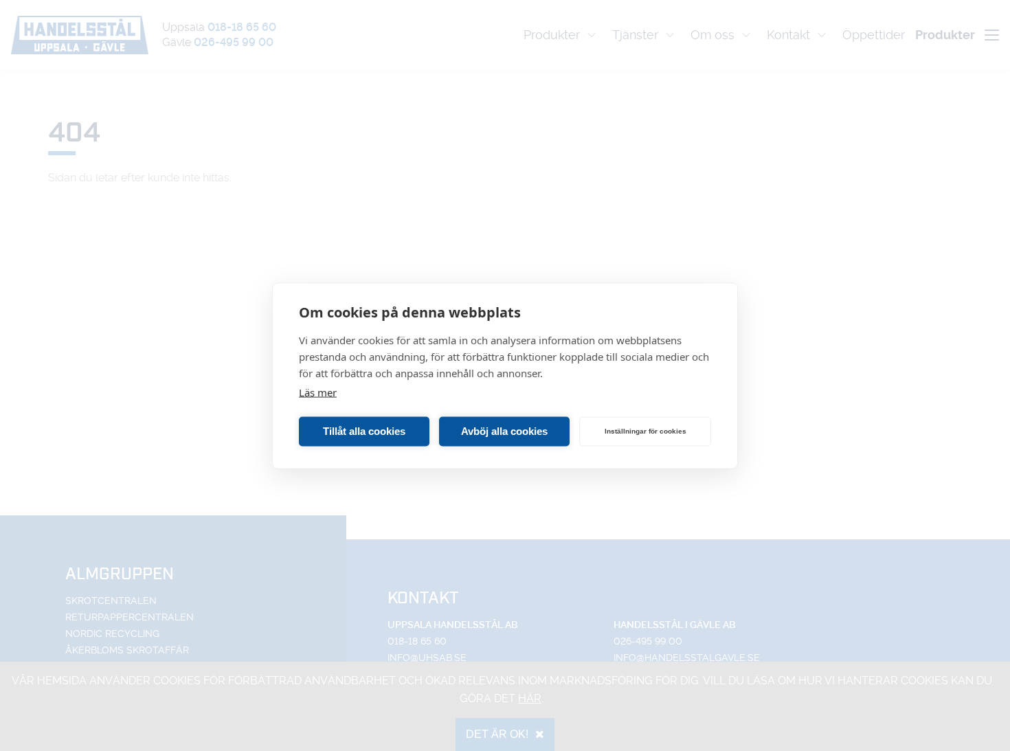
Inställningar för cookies (645, 431)
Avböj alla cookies (504, 431)
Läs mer (318, 392)
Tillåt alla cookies (364, 431)
